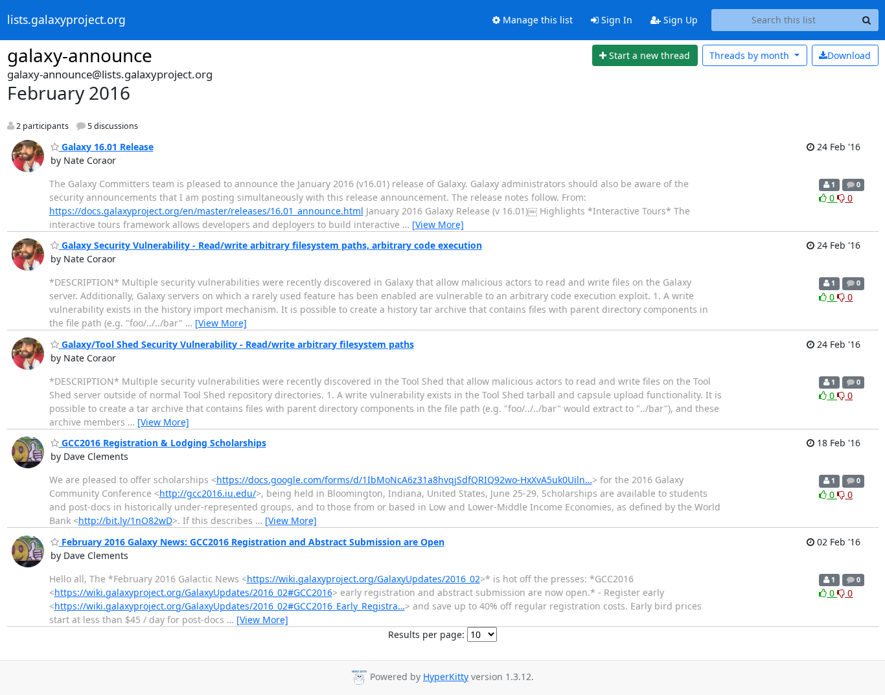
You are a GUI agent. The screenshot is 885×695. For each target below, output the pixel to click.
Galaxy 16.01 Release (106, 147)
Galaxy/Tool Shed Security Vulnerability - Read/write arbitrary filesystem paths (236, 344)
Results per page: (426, 634)
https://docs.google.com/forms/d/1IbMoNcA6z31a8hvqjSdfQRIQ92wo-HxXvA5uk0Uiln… (404, 479)
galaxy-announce (79, 55)
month (750, 55)
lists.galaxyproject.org (66, 20)
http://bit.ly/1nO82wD (125, 520)
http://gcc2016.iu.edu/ (207, 493)
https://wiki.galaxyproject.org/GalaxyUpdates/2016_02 (363, 579)
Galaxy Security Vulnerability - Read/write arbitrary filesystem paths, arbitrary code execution (270, 245)
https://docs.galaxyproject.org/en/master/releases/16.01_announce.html (206, 211)
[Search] (867, 20)
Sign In (615, 20)
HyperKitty (445, 676)
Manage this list (536, 20)
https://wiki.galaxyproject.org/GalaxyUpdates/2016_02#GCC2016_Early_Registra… (229, 606)
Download (849, 55)
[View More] (438, 224)
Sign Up (679, 20)
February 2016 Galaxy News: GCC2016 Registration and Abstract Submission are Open (251, 542)
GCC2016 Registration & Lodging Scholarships (162, 443)
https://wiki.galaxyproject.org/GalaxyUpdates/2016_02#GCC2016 (193, 592)
